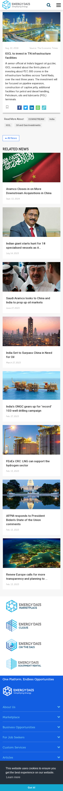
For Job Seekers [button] (13, 737)
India (52, 119)
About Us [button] (9, 707)
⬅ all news (11, 138)
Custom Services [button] (14, 747)
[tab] (31, 707)
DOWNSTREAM (36, 119)
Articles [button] (8, 757)
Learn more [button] (13, 777)
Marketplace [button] (11, 717)
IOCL (8, 125)
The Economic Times (47, 48)
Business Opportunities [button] (19, 727)
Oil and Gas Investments (28, 125)
